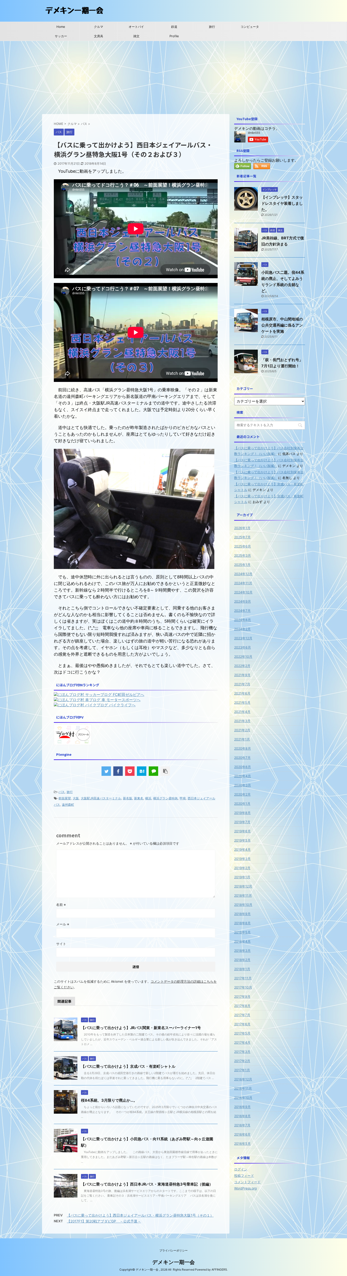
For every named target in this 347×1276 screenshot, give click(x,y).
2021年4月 (242, 712)
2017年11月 (243, 978)
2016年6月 (242, 1134)
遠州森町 (68, 804)
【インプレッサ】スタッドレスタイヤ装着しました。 (282, 203)
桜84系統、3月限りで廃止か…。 (109, 1100)
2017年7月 (242, 1015)
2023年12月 (243, 638)
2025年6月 (242, 546)
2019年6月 (242, 831)
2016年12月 (243, 1079)
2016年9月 (242, 1107)
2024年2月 (242, 629)
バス (62, 792)
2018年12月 (243, 886)
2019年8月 (242, 813)
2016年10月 (243, 1098)
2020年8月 (242, 748)
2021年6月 (242, 693)
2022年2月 (242, 666)
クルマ (98, 27)
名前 (61, 905)
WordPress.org (245, 1188)
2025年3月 (242, 555)
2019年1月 (242, 877)
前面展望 (65, 798)
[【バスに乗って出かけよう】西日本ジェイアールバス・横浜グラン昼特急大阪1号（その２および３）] (141, 771)
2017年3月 (242, 1052)
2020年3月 (242, 785)
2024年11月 (243, 583)
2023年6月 (242, 647)
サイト (61, 944)
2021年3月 (242, 721)
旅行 (212, 27)
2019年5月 (242, 840)
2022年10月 (243, 656)
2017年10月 (243, 987)
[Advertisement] (173, 76)
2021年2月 (242, 730)
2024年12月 (243, 574)
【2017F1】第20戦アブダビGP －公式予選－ (104, 1221)
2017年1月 (242, 1070)
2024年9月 (242, 601)
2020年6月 (242, 767)
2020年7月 (242, 758)
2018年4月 (242, 941)
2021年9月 (242, 675)
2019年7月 (242, 822)
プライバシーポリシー (173, 1250)
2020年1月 (242, 804)
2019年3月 (242, 859)
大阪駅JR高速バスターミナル (101, 798)
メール (62, 924)
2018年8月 (242, 923)
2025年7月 (242, 537)
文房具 (98, 36)
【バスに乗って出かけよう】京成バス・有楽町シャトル (128, 1066)
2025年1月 (242, 565)
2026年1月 (242, 528)
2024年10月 (243, 592)
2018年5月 (242, 932)
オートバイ (136, 27)
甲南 (183, 798)
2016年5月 (242, 1143)
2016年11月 (243, 1088)
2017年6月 (242, 1024)
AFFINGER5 (219, 1269)
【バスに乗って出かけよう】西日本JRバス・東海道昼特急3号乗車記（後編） (147, 1184)
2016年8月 (242, 1116)
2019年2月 (242, 868)
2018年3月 (242, 951)
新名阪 (127, 798)
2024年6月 (242, 620)
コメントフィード (247, 1182)
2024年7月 (242, 611)
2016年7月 (242, 1125)
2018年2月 (242, 960)
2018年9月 (242, 914)
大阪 (76, 798)
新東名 (138, 798)
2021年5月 (242, 702)
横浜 (148, 798)
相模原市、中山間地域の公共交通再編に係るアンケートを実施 (282, 325)
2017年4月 (242, 1042)
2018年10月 (243, 905)
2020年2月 (242, 794)
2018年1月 (242, 969)
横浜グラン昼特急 (165, 798)
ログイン (240, 1169)
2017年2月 (242, 1061)
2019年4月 (242, 849)
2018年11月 (243, 895)
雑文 (136, 36)
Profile (174, 36)
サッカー (61, 36)
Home (60, 27)
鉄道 (174, 27)
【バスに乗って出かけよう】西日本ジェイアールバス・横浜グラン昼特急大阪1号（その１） (140, 1215)
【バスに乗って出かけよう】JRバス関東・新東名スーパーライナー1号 (141, 1027)
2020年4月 (242, 776)
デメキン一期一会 (173, 1262)
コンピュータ (250, 27)
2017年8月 (242, 1006)
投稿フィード (244, 1176)
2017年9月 (242, 996)
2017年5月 (242, 1033)
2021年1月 (242, 739)
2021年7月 (242, 684)
